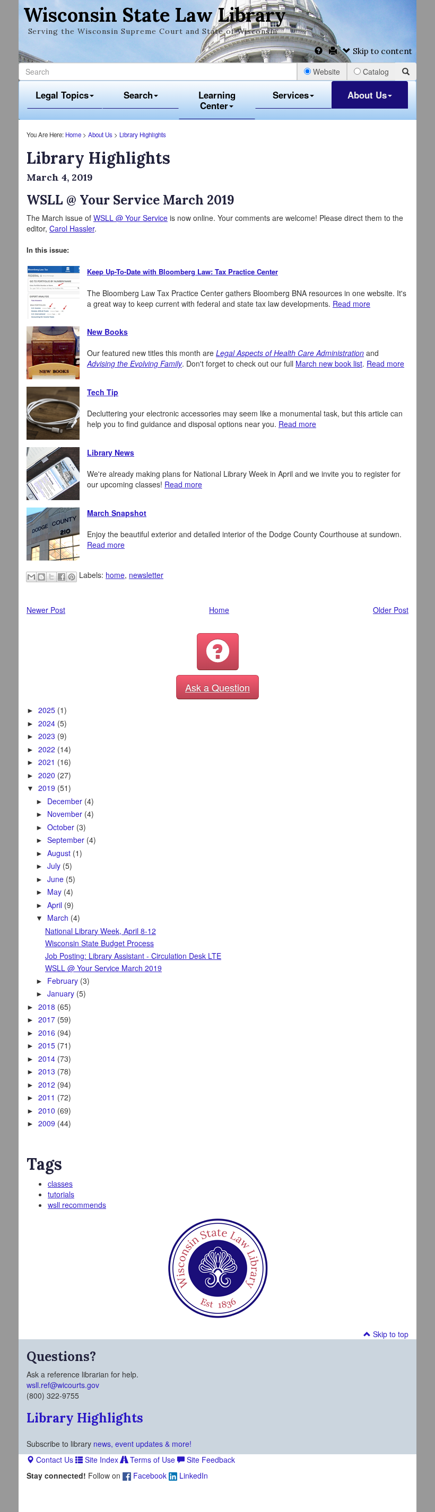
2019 (47, 787)
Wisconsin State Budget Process (99, 943)
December (65, 801)
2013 (47, 1071)
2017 (47, 1019)
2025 (47, 710)
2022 (47, 749)
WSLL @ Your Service (130, 217)
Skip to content (381, 51)
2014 (47, 1058)
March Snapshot (116, 513)
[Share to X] (51, 577)
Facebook (149, 1475)
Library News (110, 452)
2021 (47, 762)
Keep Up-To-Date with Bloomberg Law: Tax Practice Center (182, 271)
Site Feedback (210, 1459)
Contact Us (53, 1459)
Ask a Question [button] (217, 687)
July (55, 865)
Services (291, 94)
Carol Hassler (71, 228)
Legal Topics (62, 94)
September (66, 839)
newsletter (146, 575)
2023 (47, 736)
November (65, 813)
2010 (47, 1110)
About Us (367, 94)
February (63, 980)
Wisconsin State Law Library (154, 15)
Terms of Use (151, 1459)
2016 (47, 1032)
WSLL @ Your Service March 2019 (103, 968)
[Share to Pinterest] (71, 577)
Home (73, 134)
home (115, 575)
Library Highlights (142, 134)
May (55, 891)
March (59, 917)
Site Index (100, 1459)
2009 (47, 1123)
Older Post (390, 609)
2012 (47, 1084)
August (60, 853)
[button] (218, 651)
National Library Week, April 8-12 (100, 931)
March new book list (328, 363)
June (56, 879)
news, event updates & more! (142, 1443)
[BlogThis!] (41, 577)
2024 (47, 723)
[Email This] (31, 577)
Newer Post (46, 609)
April (55, 905)
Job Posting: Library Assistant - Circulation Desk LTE (133, 955)
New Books (107, 331)
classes (60, 1183)
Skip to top (389, 1334)
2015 (47, 1045)
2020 (47, 775)
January (61, 993)
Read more (351, 303)
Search (138, 94)
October (61, 827)
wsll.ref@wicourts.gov (63, 1385)
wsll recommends (77, 1204)
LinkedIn (192, 1475)
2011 (47, 1097)
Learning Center (217, 100)
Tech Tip (102, 392)
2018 (47, 1006)
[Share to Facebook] (61, 577)
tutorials (61, 1194)
